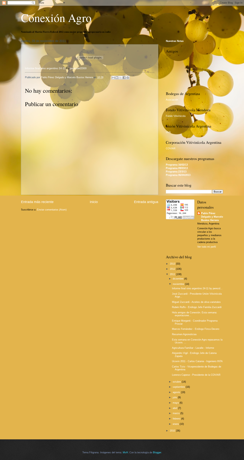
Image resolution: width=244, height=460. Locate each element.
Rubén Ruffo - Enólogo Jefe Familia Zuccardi (197, 307)
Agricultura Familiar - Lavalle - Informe (193, 347)
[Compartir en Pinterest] (128, 78)
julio (175, 397)
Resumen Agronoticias (184, 334)
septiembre (179, 386)
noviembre (179, 284)
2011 (173, 274)
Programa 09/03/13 (177, 168)
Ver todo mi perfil (206, 246)
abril (175, 408)
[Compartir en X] (120, 78)
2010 (173, 430)
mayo (176, 402)
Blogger (157, 452)
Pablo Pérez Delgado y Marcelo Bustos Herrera (212, 217)
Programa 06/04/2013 (178, 175)
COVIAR (170, 148)
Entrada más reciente (37, 202)
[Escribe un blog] (117, 78)
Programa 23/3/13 (176, 171)
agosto (177, 392)
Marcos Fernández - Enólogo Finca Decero (195, 329)
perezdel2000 (78, 68)
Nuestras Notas (175, 41)
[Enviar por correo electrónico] (113, 78)
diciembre (178, 278)
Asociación (172, 99)
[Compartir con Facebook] (124, 78)
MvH (125, 452)
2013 (173, 263)
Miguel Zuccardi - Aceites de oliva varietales (196, 302)
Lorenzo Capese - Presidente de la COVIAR (196, 374)
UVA (168, 132)
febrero (177, 418)
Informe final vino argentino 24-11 (45, 68)
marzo (176, 413)
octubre (177, 381)
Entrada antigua (146, 202)
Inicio (94, 202)
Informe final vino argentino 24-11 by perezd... (197, 288)
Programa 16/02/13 (177, 164)
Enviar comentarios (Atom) (52, 209)
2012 (173, 268)
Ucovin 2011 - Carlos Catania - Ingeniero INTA (197, 361)
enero (176, 424)
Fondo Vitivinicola (175, 116)
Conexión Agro (56, 17)
